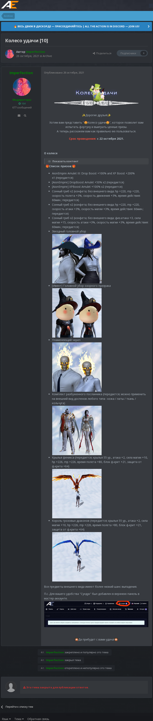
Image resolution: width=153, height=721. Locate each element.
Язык (5, 719)
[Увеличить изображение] (96, 96)
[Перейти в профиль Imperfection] (9, 54)
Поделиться (103, 53)
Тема (18, 719)
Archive (47, 56)
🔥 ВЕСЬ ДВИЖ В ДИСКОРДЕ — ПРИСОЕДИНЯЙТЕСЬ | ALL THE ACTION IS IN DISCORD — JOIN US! (76, 26)
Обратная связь (38, 719)
